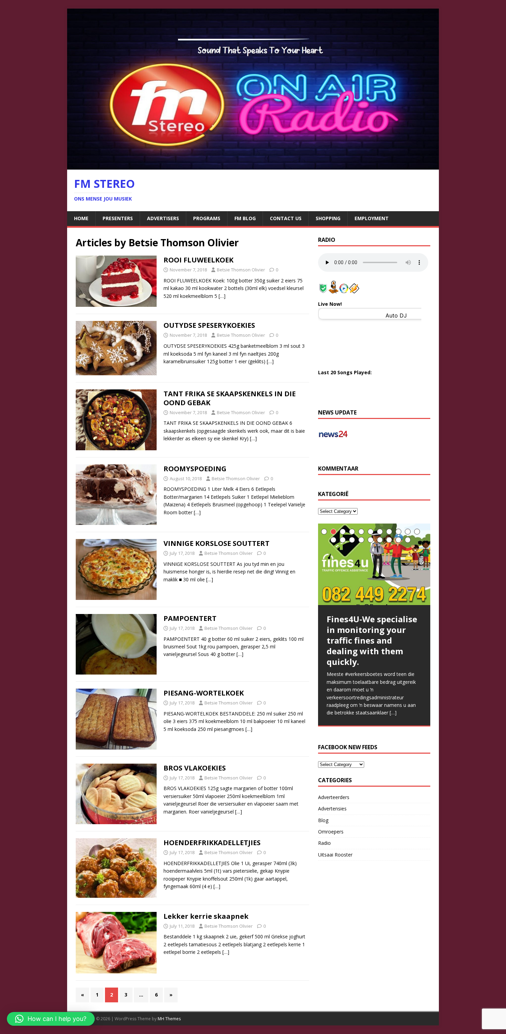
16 (370, 540)
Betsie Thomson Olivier (241, 270)
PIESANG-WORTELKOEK (204, 693)
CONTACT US (286, 218)
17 (380, 540)
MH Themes (169, 1019)
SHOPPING (328, 218)
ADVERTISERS (163, 218)
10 (408, 532)
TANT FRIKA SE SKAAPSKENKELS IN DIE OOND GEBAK (230, 398)
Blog (323, 820)
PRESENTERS (118, 218)
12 (333, 540)
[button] (51, 1019)
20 (408, 540)
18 (389, 540)
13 (343, 540)
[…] (222, 296)
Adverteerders (333, 797)
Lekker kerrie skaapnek (206, 916)
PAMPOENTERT (190, 618)
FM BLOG (245, 218)
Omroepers (331, 831)
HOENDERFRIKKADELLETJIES (212, 842)
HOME (81, 218)
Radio (324, 843)
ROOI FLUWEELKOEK (198, 260)
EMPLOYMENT (372, 218)
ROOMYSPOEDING (195, 468)
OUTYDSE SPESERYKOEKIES (209, 325)
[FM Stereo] (253, 165)
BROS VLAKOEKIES (195, 768)
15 (361, 540)
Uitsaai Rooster (335, 854)
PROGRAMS (206, 218)
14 (352, 540)
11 (417, 532)
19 (398, 540)
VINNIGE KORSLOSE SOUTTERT (217, 543)
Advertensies (332, 808)
